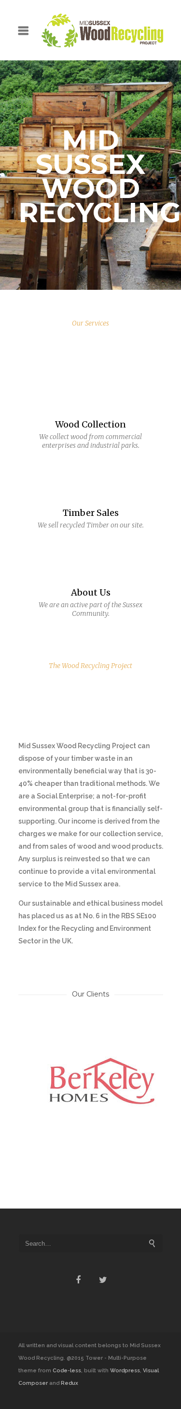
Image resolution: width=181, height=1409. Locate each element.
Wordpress (125, 1370)
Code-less (67, 1370)
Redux (69, 1383)
